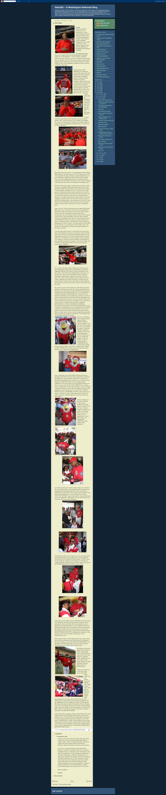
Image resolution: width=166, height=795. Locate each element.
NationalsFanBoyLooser (103, 68)
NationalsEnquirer (101, 66)
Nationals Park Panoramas (103, 41)
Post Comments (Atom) (65, 784)
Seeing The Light (102, 122)
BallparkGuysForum (102, 74)
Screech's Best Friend (104, 23)
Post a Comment (58, 775)
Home (72, 781)
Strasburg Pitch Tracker (103, 51)
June (99, 159)
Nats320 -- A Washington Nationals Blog (76, 7)
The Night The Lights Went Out (106, 120)
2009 (98, 86)
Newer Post (55, 781)
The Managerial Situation (104, 111)
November (101, 96)
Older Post (89, 781)
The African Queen (103, 25)
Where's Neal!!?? (102, 126)
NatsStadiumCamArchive (103, 76)
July (99, 157)
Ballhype (99, 72)
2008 (98, 88)
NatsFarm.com (100, 64)
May (99, 161)
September (101, 153)
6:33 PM (60, 772)
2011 (98, 82)
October (100, 98)
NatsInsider (99, 61)
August (100, 155)
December (101, 94)
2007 (98, 90)
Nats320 (78, 27)
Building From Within (103, 124)
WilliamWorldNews (101, 70)
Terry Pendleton (102, 141)
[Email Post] (88, 729)
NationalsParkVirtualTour (103, 43)
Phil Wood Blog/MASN (102, 56)
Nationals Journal (101, 54)
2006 (98, 92)
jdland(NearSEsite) (101, 49)
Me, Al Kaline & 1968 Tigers (105, 139)
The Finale (100, 150)
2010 (98, 84)
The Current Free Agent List (105, 100)
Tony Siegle (101, 109)
